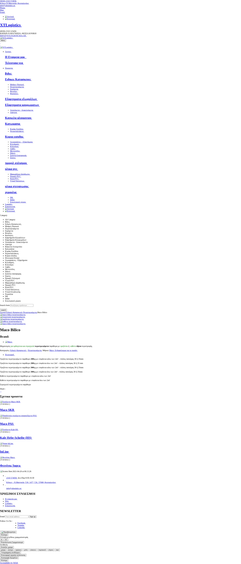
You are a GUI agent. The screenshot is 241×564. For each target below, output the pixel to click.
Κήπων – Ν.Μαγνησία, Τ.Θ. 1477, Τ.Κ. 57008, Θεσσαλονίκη (31, 482)
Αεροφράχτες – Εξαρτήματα (21, 142)
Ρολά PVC (14, 179)
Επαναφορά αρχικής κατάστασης (13, 555)
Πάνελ (13, 153)
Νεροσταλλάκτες (17, 131)
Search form (5, 305)
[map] (5, 480)
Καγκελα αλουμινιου (18, 117)
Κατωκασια (13, 123)
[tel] (5, 476)
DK (12, 197)
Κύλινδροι (14, 146)
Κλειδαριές (15, 144)
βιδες (8, 73)
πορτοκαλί (42, 550)
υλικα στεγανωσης (17, 186)
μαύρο (3, 550)
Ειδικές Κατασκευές (14, 312)
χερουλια (11, 192)
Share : (3, 389)
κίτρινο (50, 550)
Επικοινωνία (10, 506)
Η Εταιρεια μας (15, 57)
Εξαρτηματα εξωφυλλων (21, 99)
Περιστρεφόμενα (17, 87)
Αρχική (3, 312)
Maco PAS (7, 423)
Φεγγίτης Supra (10, 465)
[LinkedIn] (1, 391)
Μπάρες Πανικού (17, 85)
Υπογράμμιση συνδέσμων (10, 552)
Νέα (7, 501)
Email (2, 516)
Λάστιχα (13, 112)
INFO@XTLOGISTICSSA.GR (13, 36)
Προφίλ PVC (15, 176)
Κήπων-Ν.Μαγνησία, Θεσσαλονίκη (14, 3)
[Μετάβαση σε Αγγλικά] (9, 17)
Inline (12, 200)
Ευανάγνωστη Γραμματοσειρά (12, 542)
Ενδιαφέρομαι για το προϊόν (66, 350)
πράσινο (18, 550)
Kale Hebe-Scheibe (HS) (16, 437)
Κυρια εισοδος (14, 136)
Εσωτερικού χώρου (18, 202)
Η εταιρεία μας (11, 499)
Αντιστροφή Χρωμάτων (9, 558)
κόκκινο (33, 550)
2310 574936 (11, 478)
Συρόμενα (14, 89)
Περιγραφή (10, 355)
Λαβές (13, 149)
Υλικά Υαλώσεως (17, 181)
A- (2, 540)
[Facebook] (0, 391)
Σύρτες (13, 158)
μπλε (26, 550)
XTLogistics (11, 25)
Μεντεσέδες (15, 151)
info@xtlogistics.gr (8, 6)
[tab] (123, 355)
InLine (4, 451)
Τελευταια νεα (14, 62)
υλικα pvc (11, 168)
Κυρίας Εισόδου (17, 129)
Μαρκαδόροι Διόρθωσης (20, 174)
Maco (51, 350)
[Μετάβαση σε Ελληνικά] (10, 19)
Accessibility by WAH (9, 563)
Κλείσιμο (4, 535)
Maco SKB (7, 409)
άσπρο (10, 550)
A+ (6, 540)
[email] (5, 485)
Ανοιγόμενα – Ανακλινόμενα (22, 110)
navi (57, 550)
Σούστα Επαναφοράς (18, 155)
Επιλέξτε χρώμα (7, 547)
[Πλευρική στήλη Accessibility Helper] (8, 532)
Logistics (9, 503)
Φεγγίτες (14, 91)
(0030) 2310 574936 (8, 1)
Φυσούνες (14, 94)
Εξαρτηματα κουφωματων (22, 105)
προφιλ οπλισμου (16, 163)
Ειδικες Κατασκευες (18, 79)
